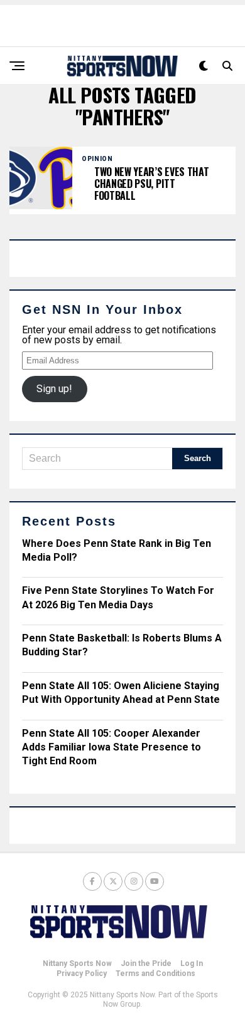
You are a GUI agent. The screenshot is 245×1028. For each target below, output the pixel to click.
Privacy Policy (82, 973)
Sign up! (54, 389)
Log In (191, 963)
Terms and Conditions (155, 973)
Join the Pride (146, 963)
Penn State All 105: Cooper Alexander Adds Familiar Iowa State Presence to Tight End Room (111, 747)
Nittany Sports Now (77, 963)
